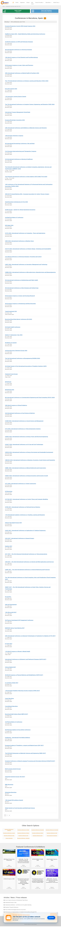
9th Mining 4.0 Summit (11, 342)
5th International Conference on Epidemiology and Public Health (21, 280)
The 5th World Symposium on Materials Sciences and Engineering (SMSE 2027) (25, 753)
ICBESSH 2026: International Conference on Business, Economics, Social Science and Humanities (30, 460)
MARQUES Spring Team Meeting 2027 (15, 628)
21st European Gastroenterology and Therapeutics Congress (20, 151)
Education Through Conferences (11, 907)
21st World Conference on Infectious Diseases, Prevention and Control (23, 256)
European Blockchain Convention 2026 (15, 120)
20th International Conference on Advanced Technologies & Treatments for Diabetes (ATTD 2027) (30, 636)
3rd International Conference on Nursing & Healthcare (19, 159)
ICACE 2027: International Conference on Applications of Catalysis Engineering (25, 530)
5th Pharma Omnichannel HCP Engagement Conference (19, 620)
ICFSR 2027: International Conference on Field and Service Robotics (22, 507)
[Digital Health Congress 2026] (52, 853)
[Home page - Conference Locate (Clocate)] (13, 3)
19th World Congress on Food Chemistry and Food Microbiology (21, 57)
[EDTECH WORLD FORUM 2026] (37, 853)
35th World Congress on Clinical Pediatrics (16, 405)
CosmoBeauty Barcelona (11, 706)
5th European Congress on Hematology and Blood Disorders (20, 303)
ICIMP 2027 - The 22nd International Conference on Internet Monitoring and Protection (27, 569)
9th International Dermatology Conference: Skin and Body (19, 143)
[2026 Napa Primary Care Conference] (9, 853)
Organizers (22, 2)
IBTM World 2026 (9, 389)
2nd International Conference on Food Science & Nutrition (20, 413)
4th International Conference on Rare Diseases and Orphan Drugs (21, 288)
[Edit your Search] (45, 18)
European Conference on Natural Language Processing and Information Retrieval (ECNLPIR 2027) (30, 761)
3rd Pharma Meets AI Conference (13, 722)
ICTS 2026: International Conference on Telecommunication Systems (23, 428)
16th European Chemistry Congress (14, 135)
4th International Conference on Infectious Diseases (18, 49)
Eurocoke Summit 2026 (11, 88)
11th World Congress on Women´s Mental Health (17, 651)
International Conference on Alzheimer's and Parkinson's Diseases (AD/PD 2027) (25, 659)
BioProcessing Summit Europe (13, 769)
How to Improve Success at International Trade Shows (16, 900)
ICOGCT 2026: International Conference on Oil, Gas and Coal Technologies (24, 444)
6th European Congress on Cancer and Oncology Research (20, 295)
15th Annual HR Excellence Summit (14, 800)
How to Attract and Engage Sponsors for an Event (15, 909)
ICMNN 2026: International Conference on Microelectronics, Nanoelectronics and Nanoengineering (30, 272)
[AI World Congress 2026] (9, 873)
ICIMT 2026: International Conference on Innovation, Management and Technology (26, 264)
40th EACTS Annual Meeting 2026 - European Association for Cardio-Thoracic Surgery (27, 194)
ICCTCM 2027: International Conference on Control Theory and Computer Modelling (26, 499)
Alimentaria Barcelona (10, 792)
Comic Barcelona (9, 698)
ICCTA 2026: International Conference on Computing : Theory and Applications (25, 233)
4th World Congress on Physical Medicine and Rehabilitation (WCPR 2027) (24, 675)
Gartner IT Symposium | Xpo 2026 (13, 335)
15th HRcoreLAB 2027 (10, 612)
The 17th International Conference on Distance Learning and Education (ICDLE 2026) (26, 81)
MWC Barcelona (9, 784)
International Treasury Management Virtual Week (17, 112)
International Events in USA (10, 902)
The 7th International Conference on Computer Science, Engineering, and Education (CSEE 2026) (30, 104)
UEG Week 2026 (9, 225)
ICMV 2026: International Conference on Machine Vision (19, 241)
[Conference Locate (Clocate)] (5, 2)
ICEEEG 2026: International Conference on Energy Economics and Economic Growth (26, 475)
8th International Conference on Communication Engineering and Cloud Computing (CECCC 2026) (30, 397)
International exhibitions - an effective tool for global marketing (18, 904)
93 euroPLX (8, 596)
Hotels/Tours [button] (56, 2)
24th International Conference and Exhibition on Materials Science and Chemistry (26, 128)
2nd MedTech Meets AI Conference (14, 217)
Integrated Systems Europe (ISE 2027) (15, 776)
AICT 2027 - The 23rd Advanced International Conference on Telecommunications (26, 554)
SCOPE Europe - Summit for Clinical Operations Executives (20, 209)
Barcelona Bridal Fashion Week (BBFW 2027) (16, 714)
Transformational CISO (11, 311)
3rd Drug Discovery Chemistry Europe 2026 (16, 350)
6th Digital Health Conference (12, 327)
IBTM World (8, 382)
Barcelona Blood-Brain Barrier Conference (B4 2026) (18, 319)
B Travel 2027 (8, 643)
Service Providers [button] (39, 2)
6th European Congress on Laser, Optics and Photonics (19, 65)
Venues (28, 2)
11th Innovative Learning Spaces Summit (15, 96)
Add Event (32, 3)
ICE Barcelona (8, 491)
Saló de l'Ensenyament (11, 604)
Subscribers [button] (48, 2)
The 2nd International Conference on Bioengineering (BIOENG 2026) (22, 358)
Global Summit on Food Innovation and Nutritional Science (20, 808)
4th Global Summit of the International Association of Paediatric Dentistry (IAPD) (26, 366)
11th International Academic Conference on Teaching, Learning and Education (25, 515)
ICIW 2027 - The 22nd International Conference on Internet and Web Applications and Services (29, 561)
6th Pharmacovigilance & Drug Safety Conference (17, 729)
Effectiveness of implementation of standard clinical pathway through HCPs (21, 912)
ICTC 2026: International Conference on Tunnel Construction (20, 483)
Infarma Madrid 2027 (10, 667)
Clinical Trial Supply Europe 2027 (13, 522)
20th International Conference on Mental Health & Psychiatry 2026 (22, 73)
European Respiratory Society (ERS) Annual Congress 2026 (20, 26)
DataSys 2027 (8, 546)
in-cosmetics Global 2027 (11, 682)
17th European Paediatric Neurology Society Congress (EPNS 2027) (22, 690)
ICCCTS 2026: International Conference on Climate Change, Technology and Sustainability (28, 248)
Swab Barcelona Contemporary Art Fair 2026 (16, 202)
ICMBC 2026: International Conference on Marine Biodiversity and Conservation (25, 468)
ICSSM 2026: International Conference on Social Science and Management (24, 421)
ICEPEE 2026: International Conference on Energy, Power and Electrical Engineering (26, 436)
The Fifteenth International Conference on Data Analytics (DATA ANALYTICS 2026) (26, 176)
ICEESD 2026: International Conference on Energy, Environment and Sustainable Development (29, 452)
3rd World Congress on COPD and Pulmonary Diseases (19, 41)
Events (17, 2)
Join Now (51, 917)
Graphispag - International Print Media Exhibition (17, 737)
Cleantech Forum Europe (11, 374)
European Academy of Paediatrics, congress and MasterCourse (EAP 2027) (24, 745)
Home (4, 6)
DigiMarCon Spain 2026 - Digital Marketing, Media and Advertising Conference (25, 34)
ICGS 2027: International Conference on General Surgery (19, 538)
